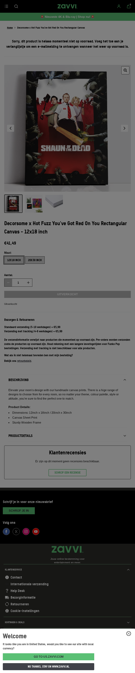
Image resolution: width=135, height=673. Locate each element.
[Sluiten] (129, 633)
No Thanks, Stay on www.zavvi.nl (48, 666)
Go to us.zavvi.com (48, 656)
